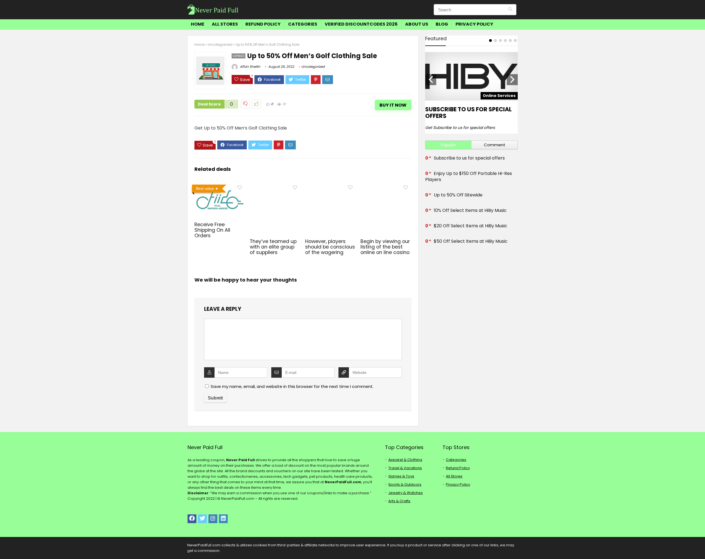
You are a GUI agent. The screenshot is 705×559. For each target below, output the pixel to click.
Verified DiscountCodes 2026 (361, 24)
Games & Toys (401, 476)
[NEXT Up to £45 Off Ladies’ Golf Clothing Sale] (699, 545)
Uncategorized (220, 44)
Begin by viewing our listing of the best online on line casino (385, 247)
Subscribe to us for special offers (468, 112)
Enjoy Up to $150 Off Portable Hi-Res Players (468, 176)
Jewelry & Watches (405, 492)
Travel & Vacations (405, 468)
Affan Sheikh (249, 66)
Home (197, 24)
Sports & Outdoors (404, 484)
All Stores (225, 24)
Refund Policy (263, 24)
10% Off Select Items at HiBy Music (470, 210)
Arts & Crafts (399, 501)
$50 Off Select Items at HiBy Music (471, 241)
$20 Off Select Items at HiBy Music (470, 226)
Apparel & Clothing (405, 459)
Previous (430, 79)
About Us (416, 24)
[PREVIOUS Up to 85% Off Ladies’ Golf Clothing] (5, 545)
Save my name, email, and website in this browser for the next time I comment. (292, 386)
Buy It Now (392, 105)
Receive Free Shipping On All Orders (212, 230)
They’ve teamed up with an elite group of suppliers (273, 247)
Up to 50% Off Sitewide (458, 195)
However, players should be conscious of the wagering (330, 247)
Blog (442, 24)
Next (512, 79)
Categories (302, 24)
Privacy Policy (474, 24)
